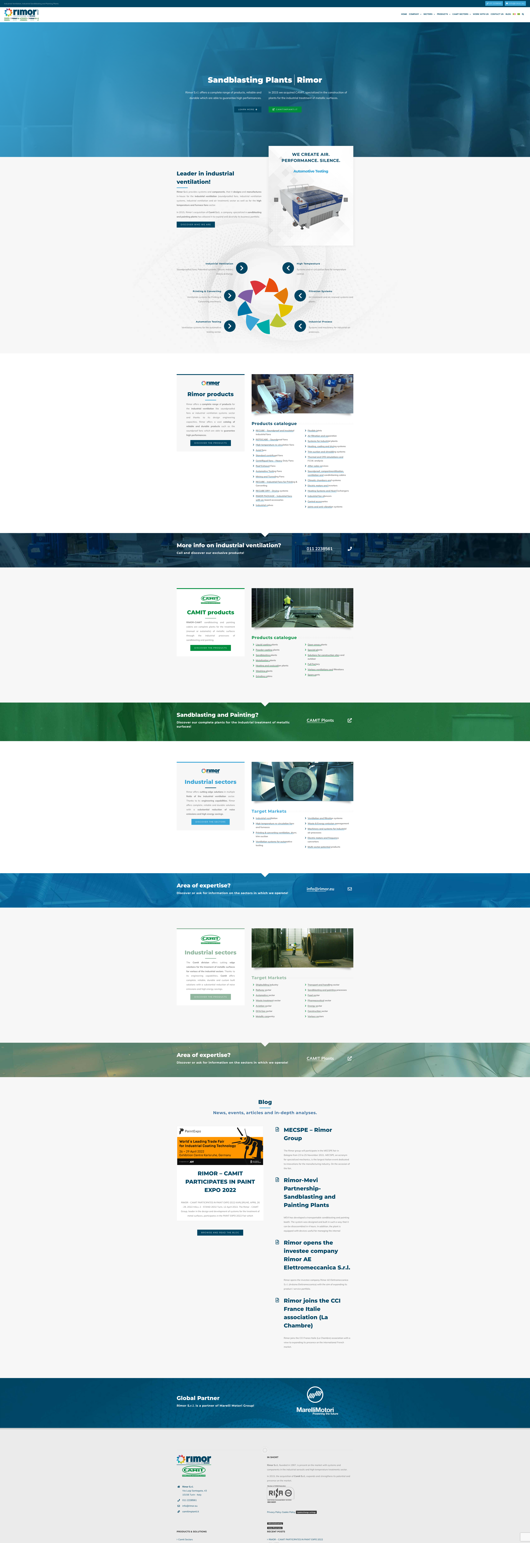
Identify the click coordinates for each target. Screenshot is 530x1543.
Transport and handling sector (323, 984)
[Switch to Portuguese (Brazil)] (518, 14)
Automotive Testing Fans (269, 471)
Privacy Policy (274, 1512)
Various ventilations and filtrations (326, 669)
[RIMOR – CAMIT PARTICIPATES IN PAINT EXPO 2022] (220, 1145)
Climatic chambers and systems (324, 480)
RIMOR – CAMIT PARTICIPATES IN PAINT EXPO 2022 (220, 1138)
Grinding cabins (264, 676)
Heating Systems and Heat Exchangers (328, 490)
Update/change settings (306, 1512)
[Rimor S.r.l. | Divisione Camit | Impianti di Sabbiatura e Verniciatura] (210, 595)
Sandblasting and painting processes (327, 990)
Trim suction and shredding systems (326, 451)
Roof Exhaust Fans (265, 466)
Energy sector (315, 1005)
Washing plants (264, 671)
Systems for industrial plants (323, 441)
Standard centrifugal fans (269, 455)
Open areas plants (317, 644)
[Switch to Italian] (514, 14)
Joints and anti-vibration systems (325, 506)
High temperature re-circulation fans (275, 444)
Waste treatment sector (268, 1000)
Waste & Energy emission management (328, 823)
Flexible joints (315, 430)
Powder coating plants (267, 649)
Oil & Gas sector (264, 1011)
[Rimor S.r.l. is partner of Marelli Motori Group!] (317, 1387)
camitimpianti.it (190, 1511)
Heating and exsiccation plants (272, 665)
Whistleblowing (275, 1523)
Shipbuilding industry (267, 984)
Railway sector (263, 990)
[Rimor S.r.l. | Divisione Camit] (194, 1458)
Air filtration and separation (322, 435)
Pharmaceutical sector (319, 1000)
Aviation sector (263, 1005)
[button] (523, 14)
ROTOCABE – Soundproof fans (272, 439)
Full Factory (314, 664)
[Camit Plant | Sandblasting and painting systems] (302, 589)
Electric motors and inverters (322, 485)
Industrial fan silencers (320, 496)
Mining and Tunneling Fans (270, 476)
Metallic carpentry (265, 1016)
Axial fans (261, 450)
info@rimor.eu (320, 888)
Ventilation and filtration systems (325, 818)
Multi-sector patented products (324, 846)
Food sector (314, 995)
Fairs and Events (220, 1154)
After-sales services (318, 466)
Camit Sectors (185, 1539)
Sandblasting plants (266, 655)
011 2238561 (320, 548)
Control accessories (318, 501)
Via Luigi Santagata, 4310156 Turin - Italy (194, 1490)
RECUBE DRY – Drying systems (272, 490)
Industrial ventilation (267, 818)
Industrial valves (264, 505)
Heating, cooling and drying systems (327, 446)
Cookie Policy (288, 1512)
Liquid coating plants (267, 644)
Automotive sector (265, 995)
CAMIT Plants (320, 720)
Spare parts (314, 674)
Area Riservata (274, 1528)
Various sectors (316, 1016)
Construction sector (318, 1011)
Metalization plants (266, 660)
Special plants (315, 649)
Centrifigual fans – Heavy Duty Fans (275, 460)
